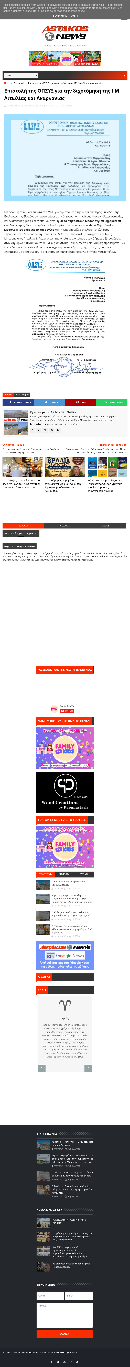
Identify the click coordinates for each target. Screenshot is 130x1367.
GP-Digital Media (90, 1356)
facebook (64, 525)
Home (7, 83)
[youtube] (64, 1361)
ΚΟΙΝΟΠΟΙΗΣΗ (22, 402)
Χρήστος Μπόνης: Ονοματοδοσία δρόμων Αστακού (68, 883)
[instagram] (70, 1361)
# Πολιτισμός (22, 394)
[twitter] (58, 1361)
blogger (23, 525)
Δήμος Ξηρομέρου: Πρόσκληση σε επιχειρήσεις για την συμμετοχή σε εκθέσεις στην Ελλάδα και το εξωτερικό (71, 898)
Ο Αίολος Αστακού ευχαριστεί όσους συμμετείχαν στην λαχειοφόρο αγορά (70, 914)
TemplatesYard (56, 1356)
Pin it (85, 402)
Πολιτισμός (19, 83)
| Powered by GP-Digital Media (62, 1352)
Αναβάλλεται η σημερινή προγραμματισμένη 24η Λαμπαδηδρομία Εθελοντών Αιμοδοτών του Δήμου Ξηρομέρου (70, 1252)
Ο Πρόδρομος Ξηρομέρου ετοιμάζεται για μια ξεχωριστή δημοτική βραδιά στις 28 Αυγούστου (63, 485)
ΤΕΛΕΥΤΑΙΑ (46, 874)
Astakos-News (10, 1352)
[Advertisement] (65, 511)
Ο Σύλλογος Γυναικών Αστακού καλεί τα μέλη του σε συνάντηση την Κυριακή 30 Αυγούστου (21, 484)
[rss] (77, 1361)
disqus (105, 525)
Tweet (54, 402)
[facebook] (51, 1361)
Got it (74, 16)
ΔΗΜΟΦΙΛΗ (65, 874)
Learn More (60, 16)
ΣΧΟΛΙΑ (84, 874)
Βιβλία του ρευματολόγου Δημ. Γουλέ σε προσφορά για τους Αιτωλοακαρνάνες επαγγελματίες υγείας (106, 485)
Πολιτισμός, (67, 105)
